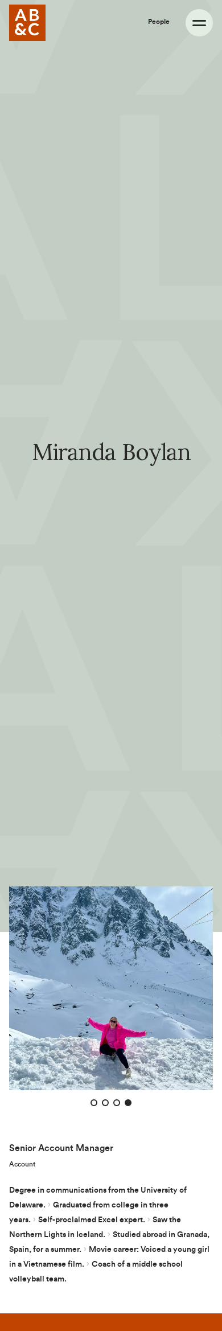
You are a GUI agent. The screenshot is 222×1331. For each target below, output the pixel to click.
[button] (94, 1102)
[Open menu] (199, 22)
